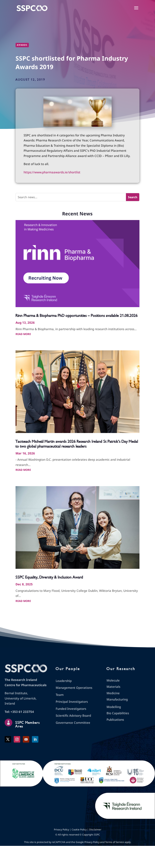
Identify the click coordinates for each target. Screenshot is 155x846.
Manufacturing (117, 699)
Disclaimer (95, 829)
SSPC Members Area (27, 724)
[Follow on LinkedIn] (35, 739)
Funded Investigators (71, 709)
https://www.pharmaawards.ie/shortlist (52, 172)
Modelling (114, 707)
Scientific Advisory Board (73, 715)
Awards (22, 45)
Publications (115, 719)
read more (23, 334)
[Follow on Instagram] (17, 739)
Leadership (64, 681)
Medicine (113, 693)
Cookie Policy (79, 829)
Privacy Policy (61, 829)
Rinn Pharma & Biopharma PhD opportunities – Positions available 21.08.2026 (77, 315)
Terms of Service (114, 842)
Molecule (113, 680)
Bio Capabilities (118, 713)
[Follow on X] (8, 739)
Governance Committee (73, 723)
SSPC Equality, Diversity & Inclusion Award (49, 577)
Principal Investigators (72, 702)
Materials (113, 687)
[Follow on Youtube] (26, 739)
